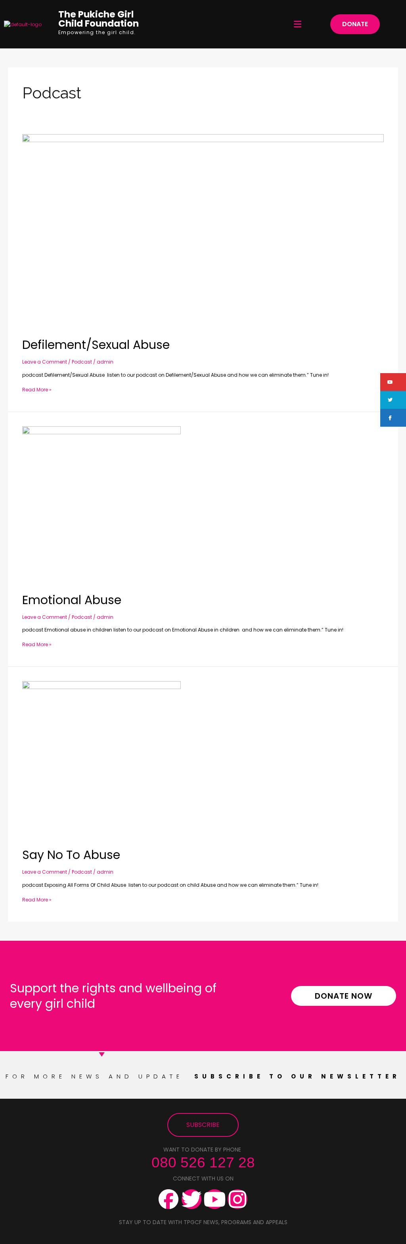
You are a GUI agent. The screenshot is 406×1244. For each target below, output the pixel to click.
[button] (297, 24)
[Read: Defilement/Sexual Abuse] (203, 231)
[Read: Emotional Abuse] (101, 505)
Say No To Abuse (71, 854)
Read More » (37, 389)
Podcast (82, 361)
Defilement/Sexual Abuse (96, 344)
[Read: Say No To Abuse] (101, 760)
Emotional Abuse (71, 600)
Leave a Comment (44, 361)
